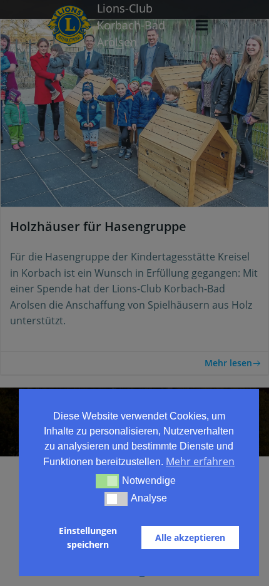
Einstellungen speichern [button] (88, 537)
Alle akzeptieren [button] (190, 537)
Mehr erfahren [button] (200, 461)
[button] (107, 481)
